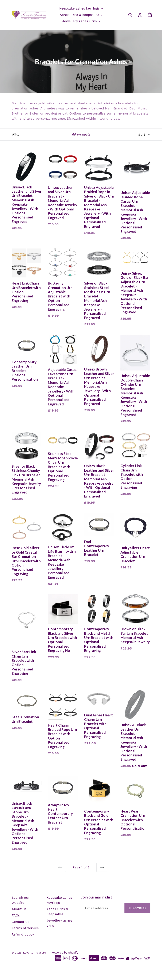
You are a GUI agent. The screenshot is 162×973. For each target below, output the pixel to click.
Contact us (20, 922)
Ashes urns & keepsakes (80, 15)
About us (19, 909)
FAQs (16, 915)
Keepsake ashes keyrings (80, 8)
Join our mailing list (96, 897)
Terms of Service (25, 928)
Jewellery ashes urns (80, 21)
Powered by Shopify (64, 952)
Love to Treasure (34, 952)
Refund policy (23, 934)
